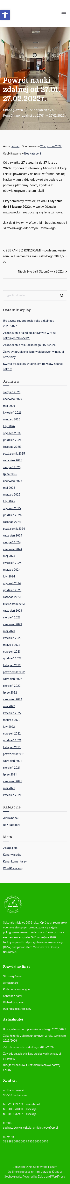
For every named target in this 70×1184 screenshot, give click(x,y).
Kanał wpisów (12, 854)
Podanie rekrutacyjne (16, 989)
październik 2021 (14, 754)
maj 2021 (9, 788)
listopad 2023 (12, 597)
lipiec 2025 (10, 474)
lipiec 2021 (10, 774)
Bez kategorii (32, 153)
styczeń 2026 (12, 433)
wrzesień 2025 (12, 460)
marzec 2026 (11, 419)
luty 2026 (9, 426)
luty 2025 (9, 501)
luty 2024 (9, 576)
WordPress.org (13, 868)
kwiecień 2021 (12, 795)
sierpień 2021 (11, 767)
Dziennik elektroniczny (17, 1008)
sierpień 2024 (11, 542)
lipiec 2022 (10, 692)
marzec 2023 (11, 645)
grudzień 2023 (12, 590)
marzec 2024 (11, 569)
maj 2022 (9, 706)
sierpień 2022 (11, 685)
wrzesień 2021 (12, 761)
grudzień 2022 (12, 658)
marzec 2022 (11, 720)
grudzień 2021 (12, 740)
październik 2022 (14, 672)
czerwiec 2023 (12, 624)
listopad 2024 (12, 522)
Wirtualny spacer (13, 1002)
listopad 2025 (12, 447)
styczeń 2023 (12, 651)
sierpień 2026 (11, 392)
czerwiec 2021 (12, 781)
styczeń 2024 (12, 583)
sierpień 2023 (11, 617)
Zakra (41, 1176)
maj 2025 (9, 487)
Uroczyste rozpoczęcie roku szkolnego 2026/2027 (28, 323)
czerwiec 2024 (12, 549)
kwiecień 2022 (12, 713)
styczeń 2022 (12, 733)
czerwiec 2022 (12, 699)
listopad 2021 (12, 747)
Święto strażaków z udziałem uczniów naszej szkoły (33, 366)
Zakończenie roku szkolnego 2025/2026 (29, 345)
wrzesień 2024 (12, 535)
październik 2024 (14, 528)
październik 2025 (14, 453)
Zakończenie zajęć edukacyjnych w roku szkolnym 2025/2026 (29, 335)
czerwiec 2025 (12, 481)
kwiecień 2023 (12, 638)
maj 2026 (9, 406)
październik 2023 (14, 604)
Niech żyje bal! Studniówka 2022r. (41, 271)
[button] (5, 15)
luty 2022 (9, 726)
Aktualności (10, 818)
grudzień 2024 (12, 515)
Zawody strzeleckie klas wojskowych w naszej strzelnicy (33, 354)
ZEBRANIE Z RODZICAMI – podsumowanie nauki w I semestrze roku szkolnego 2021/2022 (34, 256)
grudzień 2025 (12, 440)
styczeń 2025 (12, 508)
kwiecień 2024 (12, 563)
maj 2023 (9, 631)
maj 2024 (9, 556)
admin (15, 146)
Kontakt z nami (12, 995)
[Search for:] (35, 295)
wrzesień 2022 (12, 679)
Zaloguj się (10, 848)
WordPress (58, 1176)
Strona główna (12, 976)
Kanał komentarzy (15, 861)
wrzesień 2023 (12, 610)
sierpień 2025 (11, 467)
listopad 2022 (12, 665)
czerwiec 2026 (12, 399)
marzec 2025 (11, 494)
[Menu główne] (64, 13)
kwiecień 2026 (12, 412)
